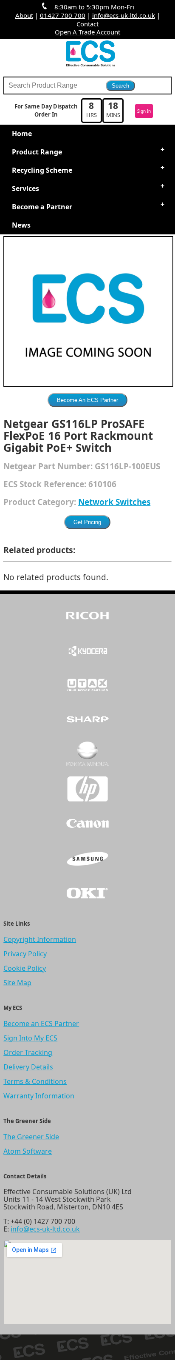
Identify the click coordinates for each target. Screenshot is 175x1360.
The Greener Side (31, 1136)
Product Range (37, 152)
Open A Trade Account (87, 32)
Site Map (17, 982)
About (24, 15)
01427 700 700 (62, 15)
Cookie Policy (24, 968)
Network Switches (114, 502)
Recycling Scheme (42, 170)
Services (25, 188)
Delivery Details (28, 1067)
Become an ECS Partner (41, 1023)
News (21, 225)
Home (22, 133)
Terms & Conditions (35, 1081)
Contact (87, 24)
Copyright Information (39, 939)
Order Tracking (27, 1052)
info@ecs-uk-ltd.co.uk (123, 15)
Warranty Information (38, 1096)
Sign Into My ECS (30, 1038)
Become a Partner (42, 206)
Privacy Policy (25, 953)
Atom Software (27, 1151)
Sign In (144, 111)
